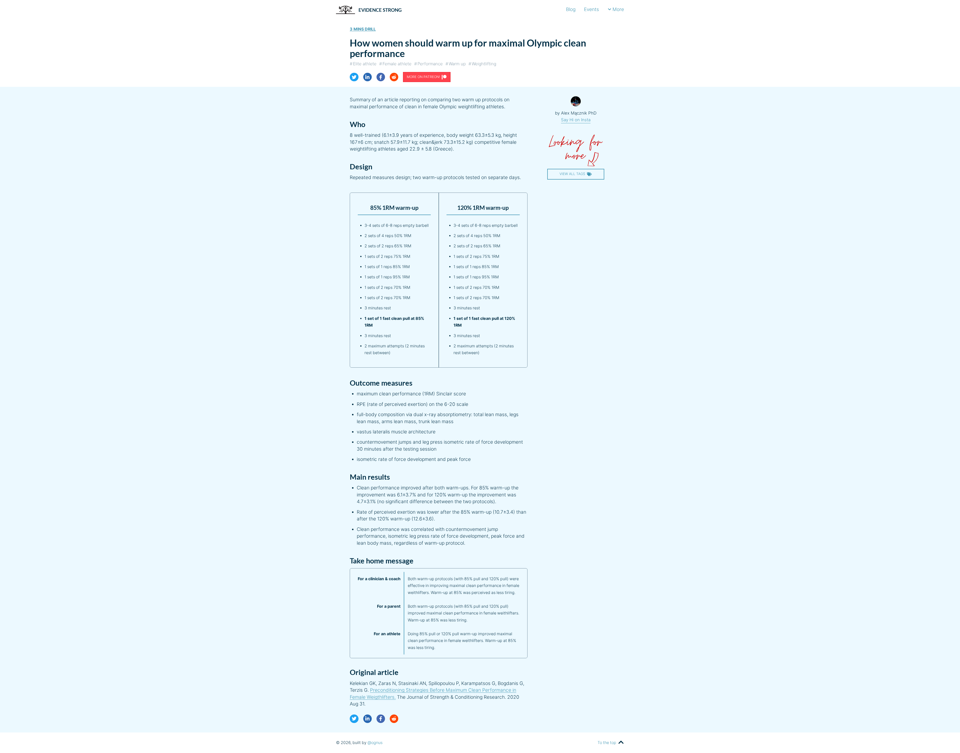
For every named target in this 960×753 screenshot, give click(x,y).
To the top (607, 742)
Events (591, 9)
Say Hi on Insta (575, 119)
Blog (571, 9)
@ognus (375, 742)
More (618, 9)
